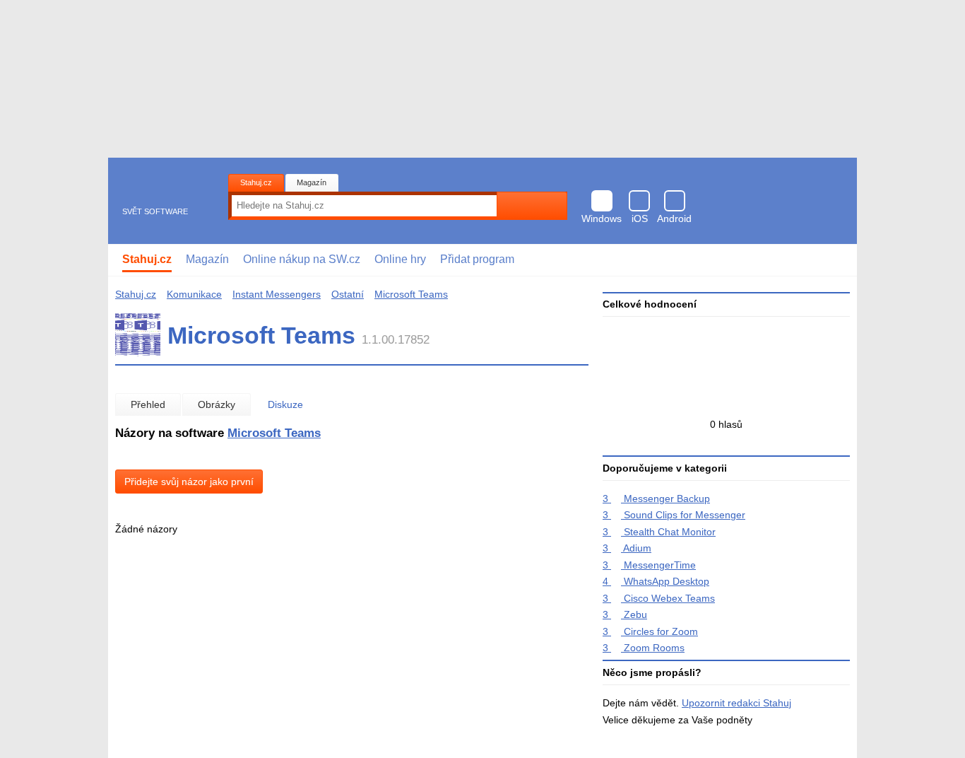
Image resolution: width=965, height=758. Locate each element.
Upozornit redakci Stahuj (736, 703)
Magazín (311, 182)
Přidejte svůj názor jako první (189, 481)
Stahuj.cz (256, 182)
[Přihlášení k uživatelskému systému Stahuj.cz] (836, 260)
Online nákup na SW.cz (301, 259)
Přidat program (477, 259)
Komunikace (194, 294)
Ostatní (347, 294)
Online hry (400, 259)
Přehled (148, 404)
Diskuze (285, 404)
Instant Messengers (276, 294)
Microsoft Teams (411, 294)
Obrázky (216, 404)
